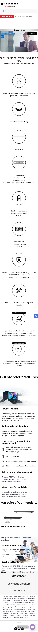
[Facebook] (15, 628)
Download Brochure (19, 583)
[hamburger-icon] (36, 4)
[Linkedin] (19, 628)
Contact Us (19, 590)
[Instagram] (22, 628)
